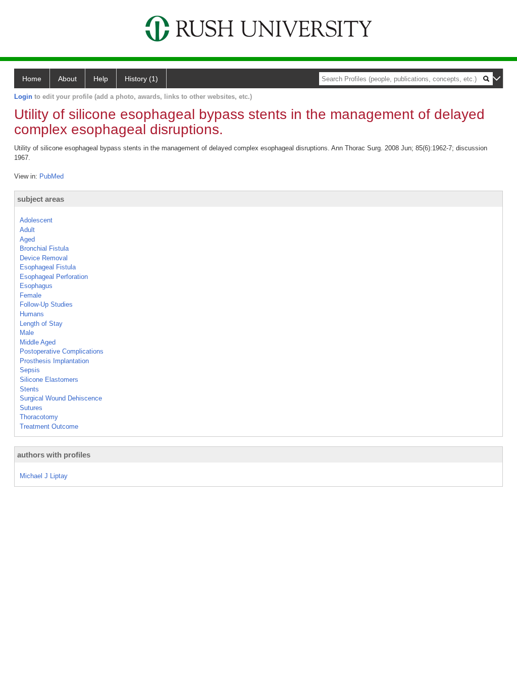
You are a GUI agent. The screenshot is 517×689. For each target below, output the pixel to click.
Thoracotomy (39, 417)
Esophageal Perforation (54, 276)
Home (31, 79)
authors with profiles (53, 454)
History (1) (141, 79)
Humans (32, 314)
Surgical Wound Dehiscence (61, 398)
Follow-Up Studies (46, 304)
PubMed (51, 176)
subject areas (40, 199)
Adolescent (36, 220)
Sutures (31, 408)
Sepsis (30, 370)
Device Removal (44, 258)
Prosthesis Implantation (54, 361)
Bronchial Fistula (44, 248)
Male (27, 332)
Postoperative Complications (62, 351)
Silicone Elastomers (49, 379)
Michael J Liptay (44, 476)
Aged (27, 239)
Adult (27, 230)
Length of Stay (41, 323)
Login (23, 96)
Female (30, 295)
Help (100, 79)
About (67, 79)
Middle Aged (38, 342)
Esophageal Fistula (48, 267)
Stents (29, 389)
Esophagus (36, 286)
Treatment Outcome (49, 426)
